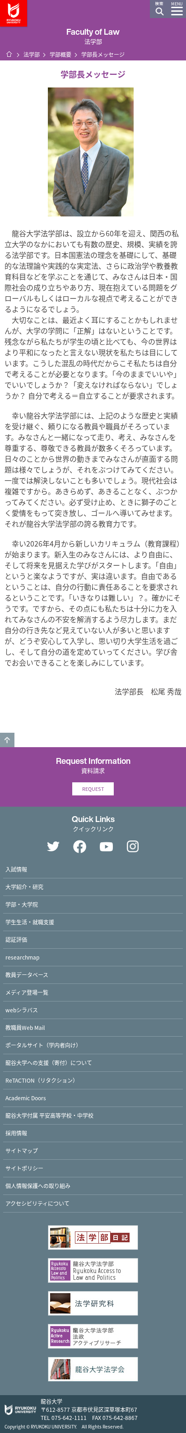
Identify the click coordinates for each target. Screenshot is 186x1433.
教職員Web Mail (25, 1027)
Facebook (80, 846)
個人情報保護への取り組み (37, 1186)
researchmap (22, 957)
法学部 (31, 54)
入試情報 (16, 869)
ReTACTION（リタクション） (41, 1080)
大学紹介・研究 (24, 887)
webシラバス (21, 1010)
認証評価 (16, 939)
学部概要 (60, 54)
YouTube (106, 846)
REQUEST (93, 788)
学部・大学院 (21, 904)
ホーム (9, 54)
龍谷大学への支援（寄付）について (48, 1062)
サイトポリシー (24, 1168)
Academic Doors (25, 1098)
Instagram (133, 846)
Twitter (53, 846)
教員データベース (26, 974)
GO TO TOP (7, 740)
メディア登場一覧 (26, 992)
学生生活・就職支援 (29, 922)
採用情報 (16, 1133)
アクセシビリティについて (37, 1203)
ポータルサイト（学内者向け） (43, 1045)
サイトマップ (21, 1150)
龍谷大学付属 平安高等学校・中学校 (49, 1115)
